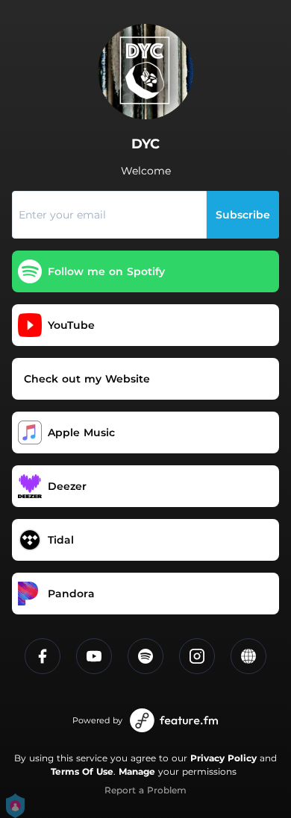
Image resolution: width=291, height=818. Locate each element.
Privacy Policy (223, 758)
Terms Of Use (82, 771)
